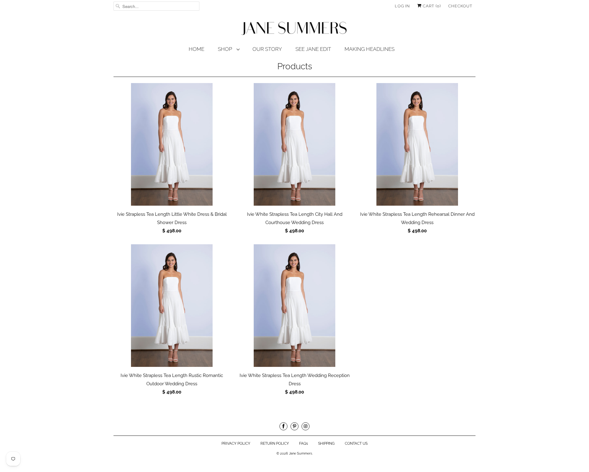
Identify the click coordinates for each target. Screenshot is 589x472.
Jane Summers (300, 453)
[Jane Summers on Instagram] (306, 426)
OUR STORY (267, 49)
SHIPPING (326, 443)
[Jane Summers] (294, 28)
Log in (402, 6)
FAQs (303, 443)
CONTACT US (356, 443)
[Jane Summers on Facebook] (283, 426)
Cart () (431, 6)
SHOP (225, 49)
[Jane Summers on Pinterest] (294, 426)
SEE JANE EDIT (313, 49)
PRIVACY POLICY (235, 443)
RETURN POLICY (274, 443)
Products (294, 66)
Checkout (460, 6)
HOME (196, 49)
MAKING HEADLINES (370, 49)
